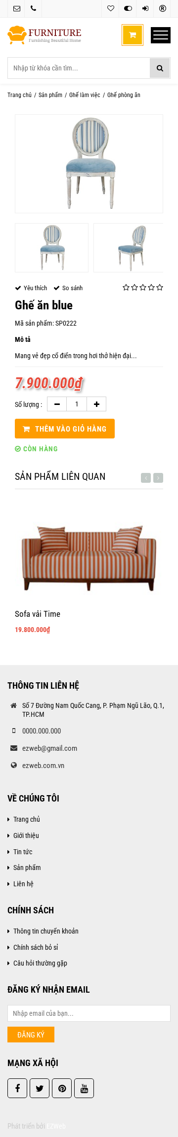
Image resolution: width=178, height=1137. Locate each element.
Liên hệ (23, 884)
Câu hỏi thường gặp (40, 963)
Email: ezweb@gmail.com (16, 8)
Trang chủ (19, 95)
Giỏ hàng (132, 35)
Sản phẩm (50, 95)
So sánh (127, 8)
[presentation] (146, 478)
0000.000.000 (41, 731)
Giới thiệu (26, 835)
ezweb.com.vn (43, 765)
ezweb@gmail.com (49, 748)
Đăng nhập (144, 8)
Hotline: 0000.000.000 (33, 8)
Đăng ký (162, 8)
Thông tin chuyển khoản (46, 931)
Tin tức (22, 852)
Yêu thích (110, 8)
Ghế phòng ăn (123, 95)
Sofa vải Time (37, 614)
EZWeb (56, 1126)
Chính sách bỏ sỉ (35, 947)
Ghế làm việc (84, 95)
